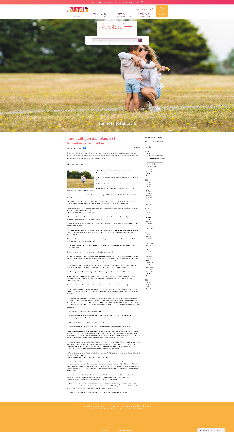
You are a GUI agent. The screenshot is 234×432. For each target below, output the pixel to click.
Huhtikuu (149, 170)
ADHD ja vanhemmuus (155, 156)
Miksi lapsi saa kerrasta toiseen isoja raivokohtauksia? (155, 164)
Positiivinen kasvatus (116, 338)
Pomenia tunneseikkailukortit (110, 380)
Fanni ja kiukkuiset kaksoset (118, 204)
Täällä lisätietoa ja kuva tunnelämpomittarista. (123, 354)
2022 (147, 250)
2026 (147, 152)
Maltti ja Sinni (71, 371)
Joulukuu (149, 183)
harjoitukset (160, 142)
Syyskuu (149, 189)
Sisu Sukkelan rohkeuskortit (105, 389)
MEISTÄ (77, 16)
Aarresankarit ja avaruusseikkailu (83, 213)
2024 (147, 209)
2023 (147, 233)
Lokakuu (149, 187)
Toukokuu (149, 196)
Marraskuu (149, 185)
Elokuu (148, 192)
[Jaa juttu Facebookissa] (84, 149)
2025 (147, 181)
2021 (146, 281)
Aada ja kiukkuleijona (102, 358)
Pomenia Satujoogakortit (110, 349)
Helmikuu (149, 174)
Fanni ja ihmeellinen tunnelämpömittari (80, 358)
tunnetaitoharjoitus (150, 142)
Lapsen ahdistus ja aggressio (156, 159)
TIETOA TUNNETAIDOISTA (122, 15)
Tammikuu (149, 176)
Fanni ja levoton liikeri (118, 268)
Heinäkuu (149, 263)
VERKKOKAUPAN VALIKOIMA (99, 15)
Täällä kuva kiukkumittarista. (76, 356)
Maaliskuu (149, 172)
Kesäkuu (149, 154)
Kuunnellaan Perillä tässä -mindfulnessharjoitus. (85, 312)
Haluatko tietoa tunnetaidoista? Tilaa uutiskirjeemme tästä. (115, 2)
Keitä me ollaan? (104, 429)
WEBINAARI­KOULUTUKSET (144, 15)
